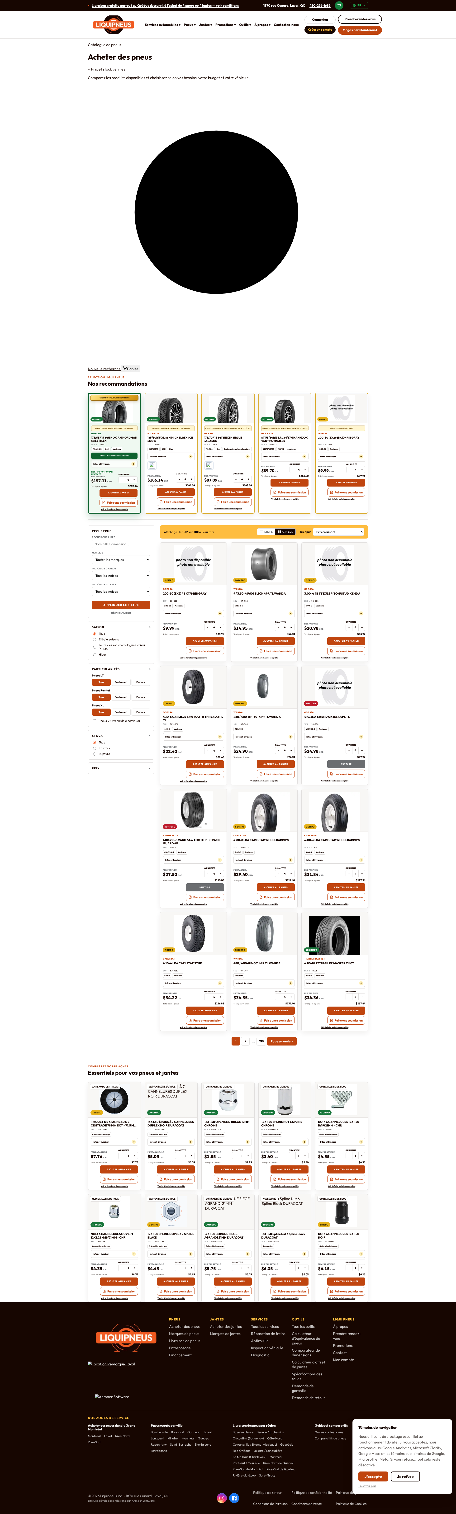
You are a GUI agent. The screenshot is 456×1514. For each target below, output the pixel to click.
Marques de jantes (225, 1333)
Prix (96, 768)
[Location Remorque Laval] (120, 1373)
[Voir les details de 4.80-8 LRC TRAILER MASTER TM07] (335, 933)
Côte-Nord (274, 1438)
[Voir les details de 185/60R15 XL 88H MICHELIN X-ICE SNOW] (171, 408)
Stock (97, 736)
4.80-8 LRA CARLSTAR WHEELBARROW (261, 840)
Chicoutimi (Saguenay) (248, 1438)
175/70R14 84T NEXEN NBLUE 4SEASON (223, 439)
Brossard (177, 1432)
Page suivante (282, 1041)
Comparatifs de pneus (330, 1438)
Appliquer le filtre (121, 605)
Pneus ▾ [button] (190, 25)
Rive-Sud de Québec (280, 1469)
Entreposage (180, 1347)
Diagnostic (260, 1355)
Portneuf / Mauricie (246, 1463)
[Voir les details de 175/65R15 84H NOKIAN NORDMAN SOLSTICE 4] (114, 408)
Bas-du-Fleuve (243, 1432)
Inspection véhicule (267, 1347)
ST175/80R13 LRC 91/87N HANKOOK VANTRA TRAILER (284, 439)
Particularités (106, 669)
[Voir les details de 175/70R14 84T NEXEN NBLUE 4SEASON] (228, 408)
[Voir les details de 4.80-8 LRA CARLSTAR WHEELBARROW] (264, 810)
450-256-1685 (320, 5)
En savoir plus (367, 1486)
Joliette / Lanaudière (268, 1450)
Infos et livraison (101, 464)
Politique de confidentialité (311, 1492)
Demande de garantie (303, 1388)
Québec (203, 1438)
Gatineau (193, 1432)
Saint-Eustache (180, 1444)
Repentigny (159, 1444)
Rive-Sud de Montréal (248, 1469)
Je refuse (405, 1476)
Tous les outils (303, 1326)
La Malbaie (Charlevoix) (249, 1457)
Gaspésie (286, 1444)
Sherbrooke (203, 1444)
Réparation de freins (268, 1333)
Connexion (320, 19)
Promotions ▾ (225, 25)
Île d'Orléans (241, 1450)
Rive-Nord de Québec (278, 1463)
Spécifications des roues (307, 1376)
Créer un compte (320, 29)
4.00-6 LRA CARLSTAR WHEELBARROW (332, 840)
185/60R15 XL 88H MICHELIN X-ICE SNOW (170, 439)
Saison (98, 627)
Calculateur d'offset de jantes (308, 1364)
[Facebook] (234, 1498)
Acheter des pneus (184, 1326)
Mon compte (343, 1359)
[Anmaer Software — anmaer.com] (120, 1398)
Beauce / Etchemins (270, 1432)
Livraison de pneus (184, 1340)
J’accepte (373, 1476)
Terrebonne (159, 1450)
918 (261, 1041)
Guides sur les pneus (329, 1432)
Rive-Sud (94, 1442)
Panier (132, 368)
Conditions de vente (306, 1503)
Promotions (343, 1345)
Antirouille (260, 1340)
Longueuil (157, 1438)
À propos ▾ (262, 25)
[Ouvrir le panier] (339, 5)
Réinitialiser (121, 612)
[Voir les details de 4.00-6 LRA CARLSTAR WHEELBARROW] (335, 810)
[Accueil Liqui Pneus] (113, 24)
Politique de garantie (352, 1492)
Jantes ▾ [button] (205, 25)
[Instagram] (222, 1498)
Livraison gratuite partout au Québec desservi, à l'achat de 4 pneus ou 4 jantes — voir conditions (165, 5)
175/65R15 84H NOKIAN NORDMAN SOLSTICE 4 (114, 439)
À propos (340, 1326)
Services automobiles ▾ (162, 25)
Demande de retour (308, 1397)
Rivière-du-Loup (244, 1475)
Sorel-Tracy (267, 1475)
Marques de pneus (184, 1333)
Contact (340, 1352)
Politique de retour (267, 1492)
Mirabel (172, 1438)
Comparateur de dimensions (306, 1352)
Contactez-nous (286, 25)
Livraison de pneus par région (254, 1425)
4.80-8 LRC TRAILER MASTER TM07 (329, 963)
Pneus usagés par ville (166, 1425)
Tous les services (265, 1326)
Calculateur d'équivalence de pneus (306, 1338)
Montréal (94, 1436)
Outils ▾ (245, 25)
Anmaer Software (143, 1500)
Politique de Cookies (351, 1503)
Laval (108, 1436)
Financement (180, 1355)
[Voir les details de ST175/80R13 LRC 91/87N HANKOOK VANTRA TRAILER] (285, 408)
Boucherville (159, 1432)
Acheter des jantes (226, 1326)
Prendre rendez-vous (360, 19)
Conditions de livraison (270, 1503)
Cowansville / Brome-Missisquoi (255, 1444)
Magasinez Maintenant (360, 30)
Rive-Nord (122, 1436)
